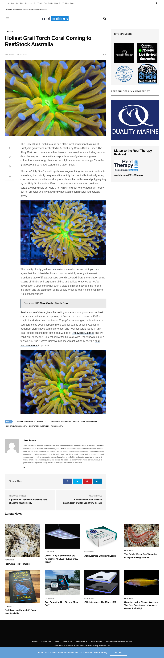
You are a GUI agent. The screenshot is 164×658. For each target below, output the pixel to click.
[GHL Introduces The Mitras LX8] (101, 582)
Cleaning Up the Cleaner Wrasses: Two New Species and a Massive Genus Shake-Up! (141, 605)
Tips (21, 3)
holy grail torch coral (16, 426)
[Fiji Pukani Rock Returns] (22, 540)
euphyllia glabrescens (60, 422)
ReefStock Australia (83, 332)
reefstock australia (39, 426)
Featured (9, 31)
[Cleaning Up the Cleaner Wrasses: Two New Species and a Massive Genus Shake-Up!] (141, 582)
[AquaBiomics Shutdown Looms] (101, 536)
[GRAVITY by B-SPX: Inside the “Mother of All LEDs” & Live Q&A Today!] (62, 536)
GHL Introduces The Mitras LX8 (100, 602)
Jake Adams (10, 54)
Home (7, 3)
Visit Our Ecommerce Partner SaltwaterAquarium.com (26, 10)
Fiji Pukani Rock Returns (17, 564)
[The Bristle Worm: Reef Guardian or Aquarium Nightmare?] (141, 535)
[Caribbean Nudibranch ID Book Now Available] (22, 586)
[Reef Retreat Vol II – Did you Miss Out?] (62, 582)
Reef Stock (38, 3)
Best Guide (48, 3)
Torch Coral (57, 426)
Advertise (14, 3)
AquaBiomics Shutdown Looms (100, 556)
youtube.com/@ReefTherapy (128, 175)
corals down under (26, 422)
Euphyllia (41, 422)
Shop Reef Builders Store (64, 3)
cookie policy (100, 652)
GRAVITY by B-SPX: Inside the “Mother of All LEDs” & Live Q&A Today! (61, 558)
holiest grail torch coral (85, 422)
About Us (28, 3)
